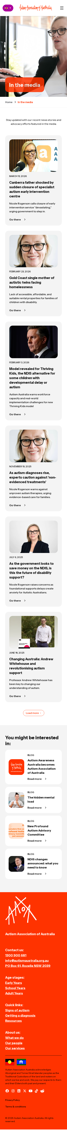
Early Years (13, 983)
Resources (13, 1021)
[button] (62, 8)
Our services (15, 1048)
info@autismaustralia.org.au (27, 960)
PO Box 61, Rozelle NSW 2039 (27, 966)
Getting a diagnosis (20, 1015)
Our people (13, 1043)
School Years (15, 988)
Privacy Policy (12, 1100)
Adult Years (14, 993)
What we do (14, 1038)
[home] (35, 8)
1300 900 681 (15, 955)
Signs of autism (17, 1010)
